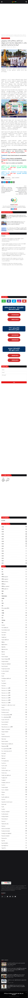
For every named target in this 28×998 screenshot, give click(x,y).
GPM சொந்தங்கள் (14, 576)
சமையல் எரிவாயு (14, 724)
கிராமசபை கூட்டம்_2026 (14, 702)
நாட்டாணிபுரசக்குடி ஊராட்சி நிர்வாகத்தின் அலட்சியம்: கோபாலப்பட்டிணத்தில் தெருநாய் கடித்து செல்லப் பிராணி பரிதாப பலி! (17, 216)
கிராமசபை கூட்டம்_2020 (14, 690)
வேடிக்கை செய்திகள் (14, 835)
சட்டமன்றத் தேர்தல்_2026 (14, 717)
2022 (14, 536)
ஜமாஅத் (14, 840)
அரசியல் (14, 625)
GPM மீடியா (14, 584)
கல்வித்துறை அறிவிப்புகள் (14, 678)
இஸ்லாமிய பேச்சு (14, 649)
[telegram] (5, 897)
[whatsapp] (4, 301)
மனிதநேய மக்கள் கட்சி (14, 782)
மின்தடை (14, 792)
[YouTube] (16, 209)
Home (2, 34)
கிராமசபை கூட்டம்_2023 (14, 697)
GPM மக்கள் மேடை (14, 581)
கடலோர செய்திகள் (14, 671)
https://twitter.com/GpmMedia (14, 158)
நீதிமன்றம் (14, 758)
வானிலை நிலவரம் (14, 814)
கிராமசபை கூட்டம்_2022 (14, 695)
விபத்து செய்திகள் (14, 816)
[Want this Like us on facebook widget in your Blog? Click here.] (26, 996)
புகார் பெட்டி (14, 763)
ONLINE (14, 598)
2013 (14, 558)
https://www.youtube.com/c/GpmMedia (14, 163)
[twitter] (14, 301)
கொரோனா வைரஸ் (14, 712)
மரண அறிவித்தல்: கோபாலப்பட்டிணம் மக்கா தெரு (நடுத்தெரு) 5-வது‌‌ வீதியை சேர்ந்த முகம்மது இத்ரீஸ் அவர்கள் (16, 986)
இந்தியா (14, 642)
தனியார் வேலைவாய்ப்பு (14, 736)
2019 (14, 543)
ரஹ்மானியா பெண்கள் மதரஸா (14, 801)
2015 (14, 553)
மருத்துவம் (14, 780)
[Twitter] (13, 209)
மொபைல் (14, 799)
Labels (3, 566)
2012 (14, 560)
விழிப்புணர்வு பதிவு (14, 823)
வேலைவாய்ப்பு (14, 838)
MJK (14, 593)
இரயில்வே (14, 646)
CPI (14, 571)
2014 (14, 556)
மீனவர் (14, 794)
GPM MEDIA (4, 46)
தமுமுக (14, 734)
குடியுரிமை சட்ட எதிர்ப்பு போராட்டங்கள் (14, 705)
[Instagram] (14, 209)
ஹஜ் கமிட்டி (14, 847)
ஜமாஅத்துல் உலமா (14, 845)
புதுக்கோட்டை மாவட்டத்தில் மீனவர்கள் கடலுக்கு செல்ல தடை (16, 980)
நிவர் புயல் (14, 755)
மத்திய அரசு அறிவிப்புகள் (14, 775)
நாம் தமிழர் (14, 753)
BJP (14, 569)
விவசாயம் (14, 821)
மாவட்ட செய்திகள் (14, 789)
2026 (14, 526)
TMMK (14, 613)
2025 (14, 529)
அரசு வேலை (14, 632)
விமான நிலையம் (14, 818)
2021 (14, 539)
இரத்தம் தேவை (14, 644)
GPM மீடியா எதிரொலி (14, 586)
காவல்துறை (14, 683)
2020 (14, 541)
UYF (14, 617)
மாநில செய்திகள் (14, 787)
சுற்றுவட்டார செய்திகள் (15, 177)
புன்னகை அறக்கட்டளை (14, 770)
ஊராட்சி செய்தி (7, 177)
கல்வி (14, 676)
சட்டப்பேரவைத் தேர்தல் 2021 (14, 714)
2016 (14, 551)
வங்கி (14, 806)
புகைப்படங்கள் (14, 765)
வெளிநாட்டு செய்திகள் (14, 831)
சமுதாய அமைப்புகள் (14, 719)
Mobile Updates (14, 596)
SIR (14, 605)
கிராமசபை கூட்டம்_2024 (14, 700)
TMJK (14, 610)
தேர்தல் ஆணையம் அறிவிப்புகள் (14, 743)
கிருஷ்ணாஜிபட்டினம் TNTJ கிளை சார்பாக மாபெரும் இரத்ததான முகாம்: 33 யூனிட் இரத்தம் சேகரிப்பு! (16, 975)
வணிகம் (14, 809)
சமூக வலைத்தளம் (14, 722)
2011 (14, 563)
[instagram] (19, 301)
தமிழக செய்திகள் (14, 731)
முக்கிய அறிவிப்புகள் (14, 797)
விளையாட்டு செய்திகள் (14, 828)
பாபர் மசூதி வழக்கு (14, 760)
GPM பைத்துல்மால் (14, 579)
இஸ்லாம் (14, 651)
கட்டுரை (14, 673)
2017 (14, 548)
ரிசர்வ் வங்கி (14, 804)
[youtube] (24, 301)
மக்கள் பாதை (14, 772)
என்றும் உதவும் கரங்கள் (14, 668)
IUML (14, 591)
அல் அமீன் (14, 634)
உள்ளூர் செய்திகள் (14, 661)
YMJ (14, 622)
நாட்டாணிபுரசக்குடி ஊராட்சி (8, 34)
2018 (14, 546)
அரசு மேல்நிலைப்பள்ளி (14, 630)
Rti (14, 600)
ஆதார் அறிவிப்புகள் (14, 639)
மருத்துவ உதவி (14, 777)
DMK (14, 574)
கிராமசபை (14, 685)
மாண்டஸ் (14, 785)
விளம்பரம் (14, 826)
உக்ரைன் (14, 654)
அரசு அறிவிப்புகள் (14, 627)
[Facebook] (11, 209)
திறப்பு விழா (14, 739)
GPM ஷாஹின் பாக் (14, 588)
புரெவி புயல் (14, 768)
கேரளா (14, 707)
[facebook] (9, 301)
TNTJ (14, 615)
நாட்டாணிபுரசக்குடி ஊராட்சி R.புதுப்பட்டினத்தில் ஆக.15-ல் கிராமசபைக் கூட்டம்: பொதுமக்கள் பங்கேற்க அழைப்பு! (16, 228)
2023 (14, 534)
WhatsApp (14, 620)
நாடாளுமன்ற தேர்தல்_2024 (14, 748)
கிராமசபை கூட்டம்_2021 (14, 693)
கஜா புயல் (14, 680)
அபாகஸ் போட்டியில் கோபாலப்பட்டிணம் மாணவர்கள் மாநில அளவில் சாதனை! (16, 963)
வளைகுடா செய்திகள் (14, 811)
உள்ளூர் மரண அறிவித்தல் (14, 663)
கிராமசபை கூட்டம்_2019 (14, 688)
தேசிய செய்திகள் (14, 741)
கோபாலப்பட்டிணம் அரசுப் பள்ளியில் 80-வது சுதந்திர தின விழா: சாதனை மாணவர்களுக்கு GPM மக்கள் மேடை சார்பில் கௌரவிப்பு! (17, 969)
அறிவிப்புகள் (14, 637)
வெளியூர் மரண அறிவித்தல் (14, 833)
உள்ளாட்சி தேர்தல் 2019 (14, 659)
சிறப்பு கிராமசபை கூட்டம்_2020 (14, 726)
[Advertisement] (14, 19)
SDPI (14, 603)
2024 (14, 531)
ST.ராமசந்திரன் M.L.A (14, 608)
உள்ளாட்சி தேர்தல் (14, 656)
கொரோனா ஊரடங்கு (14, 709)
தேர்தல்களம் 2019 (14, 746)
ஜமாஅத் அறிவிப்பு (14, 843)
